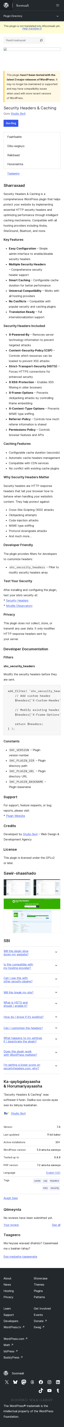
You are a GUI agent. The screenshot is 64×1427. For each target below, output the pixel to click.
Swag (39, 1327)
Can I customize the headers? (23, 1028)
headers (54, 1180)
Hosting (9, 1291)
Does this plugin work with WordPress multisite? (20, 1053)
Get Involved (42, 1308)
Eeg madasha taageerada (20, 1256)
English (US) (53, 1172)
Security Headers (17, 600)
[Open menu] (58, 5)
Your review (11, 1225)
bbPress (11, 1351)
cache (37, 1180)
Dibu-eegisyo (16, 146)
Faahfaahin (14, 137)
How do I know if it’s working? (24, 1017)
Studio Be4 (18, 113)
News (7, 1284)
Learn (7, 1308)
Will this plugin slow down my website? (16, 952)
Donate (40, 1321)
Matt (9, 1345)
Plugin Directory (13, 15)
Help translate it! (32, 28)
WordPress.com (16, 1339)
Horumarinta (15, 164)
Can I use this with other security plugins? (18, 979)
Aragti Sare (11, 1198)
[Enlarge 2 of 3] (55, 884)
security (54, 1188)
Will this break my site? (18, 992)
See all (56, 1225)
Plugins (38, 1291)
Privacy (8, 1297)
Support (9, 1315)
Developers (11, 1321)
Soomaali (18, 1373)
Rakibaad (13, 155)
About (7, 1278)
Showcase (40, 1278)
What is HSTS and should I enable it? (16, 1004)
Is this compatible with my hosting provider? (18, 966)
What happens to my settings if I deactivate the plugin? (23, 1039)
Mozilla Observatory (19, 605)
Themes (39, 1284)
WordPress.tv (14, 1327)
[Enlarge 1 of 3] (26, 884)
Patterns (39, 1297)
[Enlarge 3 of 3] (55, 903)
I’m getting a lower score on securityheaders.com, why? (22, 1066)
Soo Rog (11, 123)
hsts (45, 1188)
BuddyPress (13, 1357)
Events (38, 1315)
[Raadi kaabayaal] (41, 40)
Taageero (13, 173)
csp (45, 1180)
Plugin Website (15, 816)
